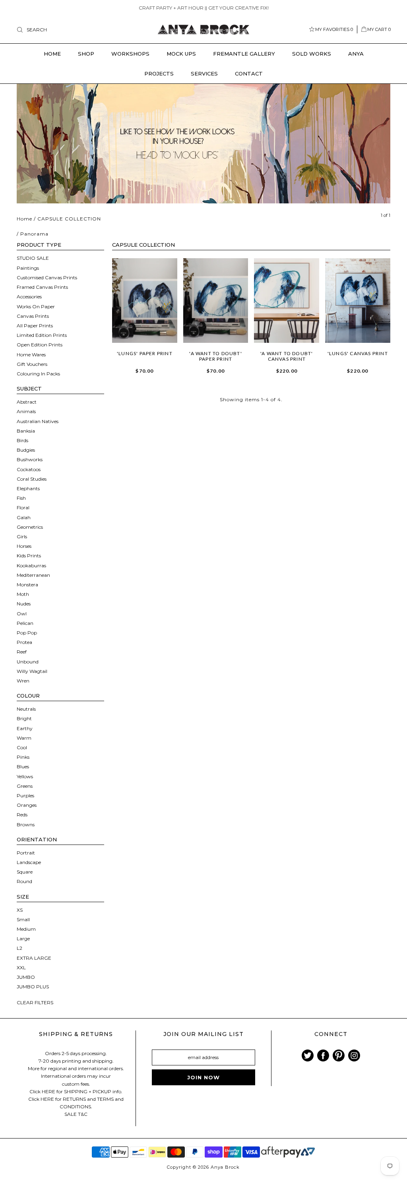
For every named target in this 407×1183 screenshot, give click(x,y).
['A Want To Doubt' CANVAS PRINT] (286, 300)
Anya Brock (225, 1167)
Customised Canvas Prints (47, 277)
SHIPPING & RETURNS (76, 1034)
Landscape (29, 862)
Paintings (28, 268)
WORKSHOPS (130, 53)
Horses (24, 546)
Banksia (26, 431)
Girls (22, 536)
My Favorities (334, 29)
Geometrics (30, 527)
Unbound (28, 662)
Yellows (25, 776)
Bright (24, 718)
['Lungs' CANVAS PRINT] (357, 300)
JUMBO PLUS (33, 987)
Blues (23, 766)
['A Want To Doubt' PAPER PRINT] (215, 300)
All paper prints (35, 326)
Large (23, 938)
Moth (23, 594)
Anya (356, 53)
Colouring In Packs (38, 374)
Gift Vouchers (32, 364)
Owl (22, 614)
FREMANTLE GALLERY (244, 53)
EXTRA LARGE (34, 958)
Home (52, 53)
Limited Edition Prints (42, 335)
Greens (25, 786)
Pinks (23, 757)
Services (204, 73)
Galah (24, 517)
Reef (22, 652)
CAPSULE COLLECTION (69, 219)
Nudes (24, 604)
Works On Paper (36, 306)
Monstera (27, 585)
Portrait (26, 853)
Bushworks (30, 459)
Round (24, 881)
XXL (21, 967)
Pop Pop (27, 633)
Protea (24, 642)
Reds (22, 815)
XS (20, 910)
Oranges (27, 805)
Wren (23, 681)
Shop (86, 53)
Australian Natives (37, 421)
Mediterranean (33, 575)
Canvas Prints (33, 316)
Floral (23, 507)
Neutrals (26, 709)
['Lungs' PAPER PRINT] (144, 300)
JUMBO (26, 977)
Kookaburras (31, 565)
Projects (159, 73)
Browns (26, 824)
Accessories (29, 297)
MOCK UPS (181, 53)
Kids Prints (29, 556)
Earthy (25, 728)
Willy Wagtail (32, 671)
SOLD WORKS (311, 53)
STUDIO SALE (33, 258)
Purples (25, 795)
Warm (24, 738)
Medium (26, 929)
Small (23, 919)
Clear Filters (35, 1002)
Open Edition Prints (39, 345)
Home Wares (31, 355)
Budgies (26, 450)
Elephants (28, 488)
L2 (19, 948)
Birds (22, 440)
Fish (21, 498)
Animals (26, 411)
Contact (249, 73)
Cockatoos (29, 469)
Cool (22, 747)
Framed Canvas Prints (42, 287)
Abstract (27, 402)
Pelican (25, 623)
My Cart (379, 29)
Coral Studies (32, 479)
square (25, 872)
